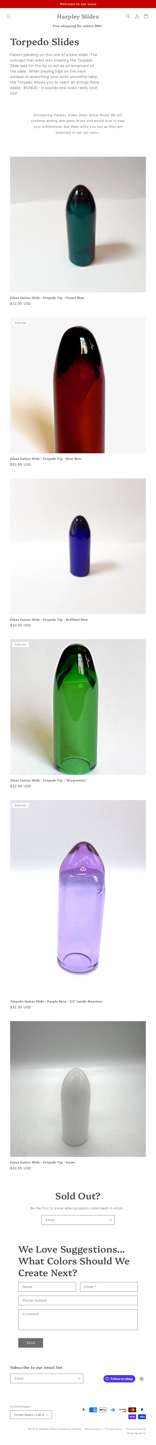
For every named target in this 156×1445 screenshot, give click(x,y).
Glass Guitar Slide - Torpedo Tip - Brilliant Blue (49, 620)
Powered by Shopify (69, 1429)
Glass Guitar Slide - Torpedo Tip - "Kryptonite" (48, 780)
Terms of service (136, 1429)
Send (31, 1343)
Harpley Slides (47, 1429)
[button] (8, 16)
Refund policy (93, 1429)
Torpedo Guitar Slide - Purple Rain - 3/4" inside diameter (56, 1001)
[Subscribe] (109, 1220)
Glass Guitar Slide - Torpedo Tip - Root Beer (45, 459)
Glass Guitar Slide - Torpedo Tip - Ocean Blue (47, 298)
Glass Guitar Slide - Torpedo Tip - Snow (42, 1162)
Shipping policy (136, 1433)
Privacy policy (113, 1429)
